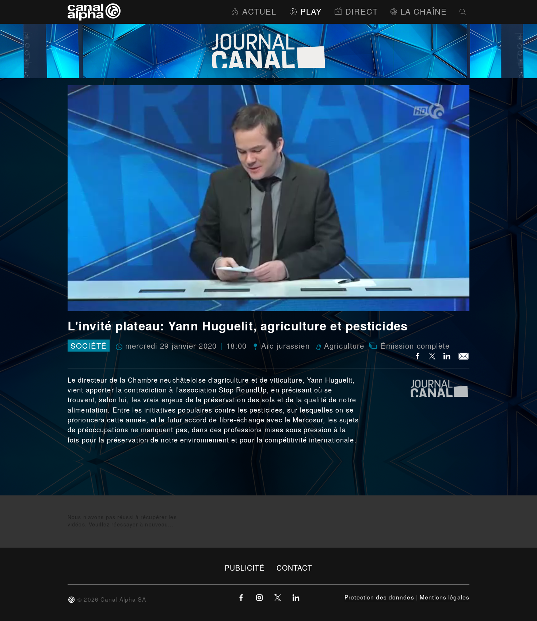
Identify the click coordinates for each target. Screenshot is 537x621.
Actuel (259, 11)
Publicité (245, 567)
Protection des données (379, 597)
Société (89, 345)
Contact (295, 567)
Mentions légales (444, 597)
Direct (361, 11)
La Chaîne (423, 11)
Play (311, 11)
